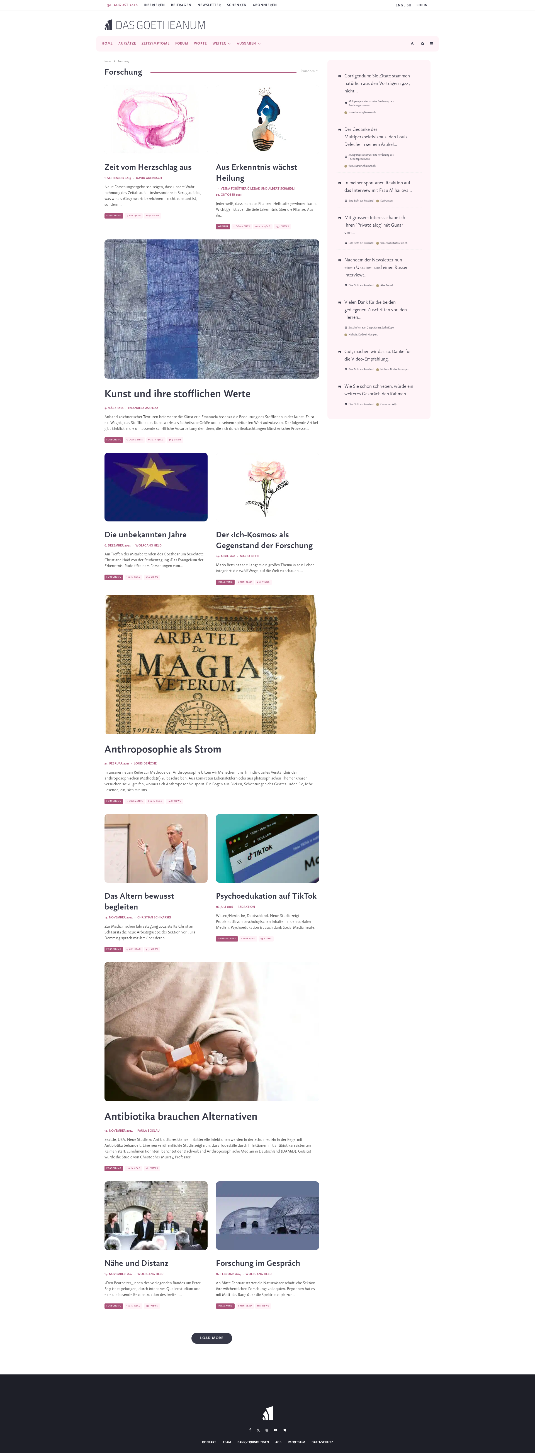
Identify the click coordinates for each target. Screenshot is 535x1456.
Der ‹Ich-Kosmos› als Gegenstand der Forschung (264, 540)
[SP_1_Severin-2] (267, 119)
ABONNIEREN (265, 5)
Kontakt (209, 1442)
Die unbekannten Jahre (145, 535)
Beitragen (181, 5)
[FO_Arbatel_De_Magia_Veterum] (211, 664)
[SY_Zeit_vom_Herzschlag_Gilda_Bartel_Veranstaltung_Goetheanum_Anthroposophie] (156, 119)
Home (107, 43)
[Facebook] (250, 1430)
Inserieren (154, 5)
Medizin (223, 226)
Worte (200, 43)
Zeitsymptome (155, 43)
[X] (258, 1430)
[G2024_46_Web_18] (156, 1215)
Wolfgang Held (148, 545)
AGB (278, 1442)
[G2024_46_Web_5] (211, 1031)
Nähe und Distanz (136, 1263)
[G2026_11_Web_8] (211, 308)
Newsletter (209, 5)
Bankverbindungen (253, 1442)
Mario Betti (249, 556)
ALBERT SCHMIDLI (281, 188)
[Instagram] (267, 1430)
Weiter (219, 43)
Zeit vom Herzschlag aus (148, 167)
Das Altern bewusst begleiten (139, 901)
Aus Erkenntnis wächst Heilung (256, 173)
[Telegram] (284, 1430)
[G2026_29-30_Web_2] (267, 848)
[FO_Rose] (267, 487)
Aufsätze (127, 43)
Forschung (113, 216)
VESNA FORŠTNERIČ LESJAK (240, 188)
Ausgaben (246, 43)
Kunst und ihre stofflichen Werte (177, 394)
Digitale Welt (227, 939)
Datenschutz (322, 1442)
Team (227, 1442)
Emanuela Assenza (143, 408)
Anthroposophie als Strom (162, 749)
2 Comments (242, 226)
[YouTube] (275, 1430)
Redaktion (246, 907)
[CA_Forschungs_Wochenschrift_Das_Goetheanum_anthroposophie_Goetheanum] (267, 1215)
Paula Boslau (148, 1131)
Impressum (296, 1442)
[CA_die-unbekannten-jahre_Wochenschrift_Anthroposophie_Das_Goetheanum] (156, 487)
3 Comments (135, 440)
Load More (211, 1338)
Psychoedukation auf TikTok (266, 896)
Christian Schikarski (154, 917)
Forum (181, 43)
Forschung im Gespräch (258, 1263)
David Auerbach (149, 178)
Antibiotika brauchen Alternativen (180, 1116)
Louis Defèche (145, 763)
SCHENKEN (237, 5)
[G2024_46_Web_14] (156, 848)
